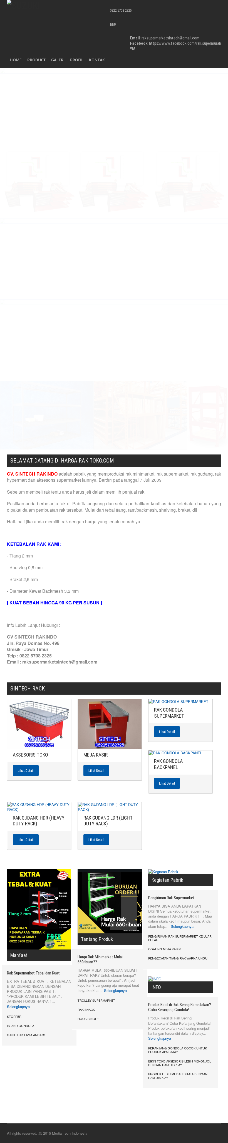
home (16, 59)
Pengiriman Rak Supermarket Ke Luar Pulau (180, 938)
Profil (76, 59)
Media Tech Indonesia (69, 1133)
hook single (88, 1018)
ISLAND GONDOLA (20, 1025)
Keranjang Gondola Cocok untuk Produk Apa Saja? (177, 1050)
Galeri (58, 59)
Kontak (97, 59)
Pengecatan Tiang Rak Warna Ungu (177, 958)
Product (36, 59)
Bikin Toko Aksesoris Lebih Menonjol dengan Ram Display (179, 1063)
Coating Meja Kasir (164, 949)
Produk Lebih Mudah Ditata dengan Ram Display (177, 1076)
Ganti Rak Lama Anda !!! (26, 1035)
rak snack (86, 1009)
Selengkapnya (18, 1006)
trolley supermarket (96, 1000)
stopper (14, 1016)
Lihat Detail (26, 770)
